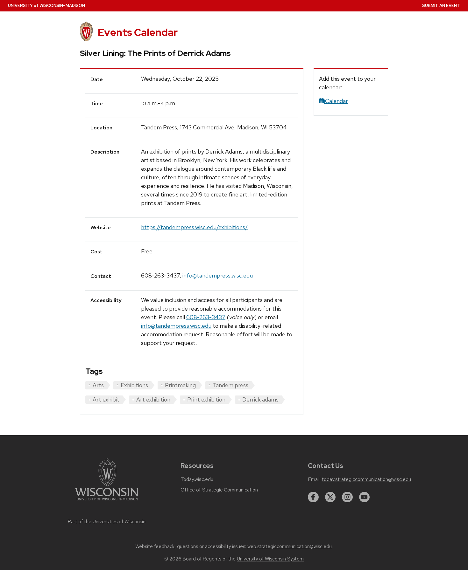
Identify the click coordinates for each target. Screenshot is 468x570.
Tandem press (230, 385)
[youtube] (364, 497)
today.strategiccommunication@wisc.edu (366, 479)
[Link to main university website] (106, 501)
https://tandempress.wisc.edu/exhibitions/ (194, 227)
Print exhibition (206, 399)
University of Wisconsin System (270, 559)
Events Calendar (138, 32)
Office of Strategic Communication (219, 490)
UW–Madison (46, 5)
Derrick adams (260, 399)
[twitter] (330, 497)
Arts (98, 385)
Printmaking (180, 385)
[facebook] (313, 497)
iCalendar (336, 101)
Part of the (106, 521)
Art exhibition (153, 399)
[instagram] (347, 497)
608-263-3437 (160, 275)
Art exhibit (106, 399)
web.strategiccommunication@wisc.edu (289, 546)
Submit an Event (441, 5)
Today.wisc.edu (197, 479)
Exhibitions (134, 385)
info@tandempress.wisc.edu (217, 275)
